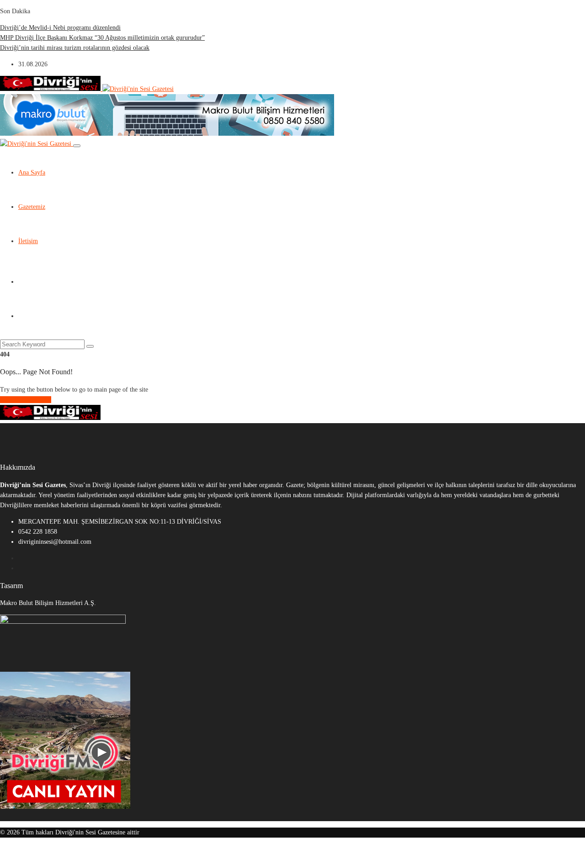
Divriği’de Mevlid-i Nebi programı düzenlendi (60, 27)
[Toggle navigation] (76, 145)
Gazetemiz (31, 206)
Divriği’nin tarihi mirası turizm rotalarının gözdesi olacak (74, 47)
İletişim (28, 241)
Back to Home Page (25, 399)
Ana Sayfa (31, 172)
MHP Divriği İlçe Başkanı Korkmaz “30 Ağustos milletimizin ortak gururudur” (102, 37)
